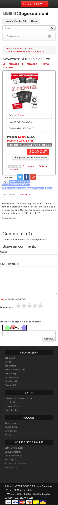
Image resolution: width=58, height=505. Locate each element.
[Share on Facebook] (26, 177)
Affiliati (8, 435)
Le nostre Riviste (12, 406)
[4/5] (35, 305)
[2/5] (24, 305)
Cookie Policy (11, 467)
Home (8, 48)
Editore (18, 48)
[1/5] (18, 305)
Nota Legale (10, 460)
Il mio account (11, 423)
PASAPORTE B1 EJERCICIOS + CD (26, 51)
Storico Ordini (11, 427)
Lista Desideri (11, 431)
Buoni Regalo (11, 410)
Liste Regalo (10, 402)
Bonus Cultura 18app (14, 448)
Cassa (34, 21)
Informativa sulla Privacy (15, 463)
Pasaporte (24, 182)
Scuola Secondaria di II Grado (16, 185)
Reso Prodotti (11, 381)
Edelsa (30, 48)
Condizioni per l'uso (13, 456)
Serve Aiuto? (10, 385)
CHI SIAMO (10, 358)
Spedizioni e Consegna (15, 370)
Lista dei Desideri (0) (15, 21)
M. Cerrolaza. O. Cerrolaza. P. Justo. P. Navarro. (27, 65)
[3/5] (29, 305)
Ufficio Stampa (11, 373)
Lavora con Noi (11, 377)
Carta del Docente (13, 452)
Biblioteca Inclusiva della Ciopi (18, 398)
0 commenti (29, 166)
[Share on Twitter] (20, 177)
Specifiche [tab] (25, 194)
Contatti (8, 362)
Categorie (13, 36)
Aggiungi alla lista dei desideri (32, 157)
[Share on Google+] (33, 177)
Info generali (10, 366)
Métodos (14, 182)
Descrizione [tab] (9, 194)
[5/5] (40, 305)
